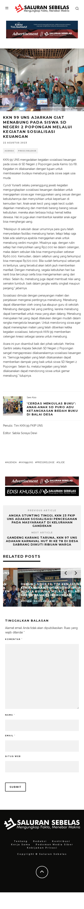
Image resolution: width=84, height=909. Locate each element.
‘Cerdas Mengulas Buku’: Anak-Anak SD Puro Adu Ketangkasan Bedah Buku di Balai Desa (52, 409)
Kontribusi (61, 841)
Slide (61, 462)
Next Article (42, 532)
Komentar (13, 639)
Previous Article (42, 510)
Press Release (27, 151)
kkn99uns (26, 462)
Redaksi (40, 841)
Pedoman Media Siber (54, 844)
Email (10, 735)
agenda (12, 462)
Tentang (21, 841)
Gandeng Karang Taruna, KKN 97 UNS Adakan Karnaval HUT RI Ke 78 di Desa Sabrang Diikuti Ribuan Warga (42, 541)
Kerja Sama (20, 844)
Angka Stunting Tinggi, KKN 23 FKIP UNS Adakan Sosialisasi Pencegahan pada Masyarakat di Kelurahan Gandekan (42, 520)
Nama (10, 715)
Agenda (9, 151)
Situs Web (13, 756)
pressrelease (45, 462)
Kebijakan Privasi (42, 847)
